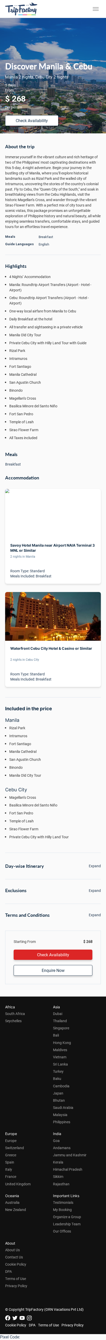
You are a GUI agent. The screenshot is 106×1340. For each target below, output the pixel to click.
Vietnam (59, 1057)
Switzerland (14, 1147)
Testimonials (63, 1202)
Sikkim (58, 1176)
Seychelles (13, 1020)
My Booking (62, 1209)
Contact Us (14, 1257)
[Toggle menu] (96, 9)
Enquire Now (53, 970)
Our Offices (62, 1231)
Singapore (61, 1028)
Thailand (60, 1020)
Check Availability (32, 120)
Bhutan (59, 1100)
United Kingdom (18, 1183)
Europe (10, 1140)
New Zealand (15, 1209)
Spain (9, 1162)
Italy (8, 1169)
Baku (57, 1078)
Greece (10, 1154)
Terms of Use (15, 1278)
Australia (12, 1202)
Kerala (58, 1162)
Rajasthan (61, 1183)
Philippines (61, 1121)
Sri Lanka (60, 1064)
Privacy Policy (16, 1285)
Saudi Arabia (63, 1107)
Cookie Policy (15, 1264)
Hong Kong (62, 1042)
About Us (12, 1249)
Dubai (57, 1013)
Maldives (60, 1049)
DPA (8, 1271)
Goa (56, 1140)
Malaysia (60, 1114)
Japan (58, 1093)
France (10, 1176)
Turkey (58, 1071)
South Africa (15, 1013)
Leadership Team (67, 1223)
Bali (56, 1035)
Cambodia (61, 1085)
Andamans (61, 1147)
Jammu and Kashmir (69, 1154)
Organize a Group (67, 1216)
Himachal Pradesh (67, 1169)
